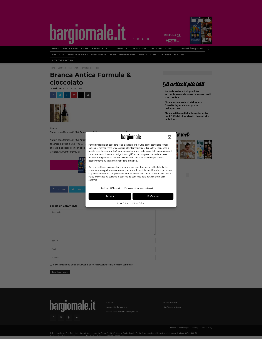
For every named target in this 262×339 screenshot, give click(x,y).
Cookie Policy (122, 203)
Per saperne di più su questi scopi (138, 188)
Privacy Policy (138, 203)
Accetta (110, 196)
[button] (169, 137)
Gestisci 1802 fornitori (110, 188)
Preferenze (153, 196)
